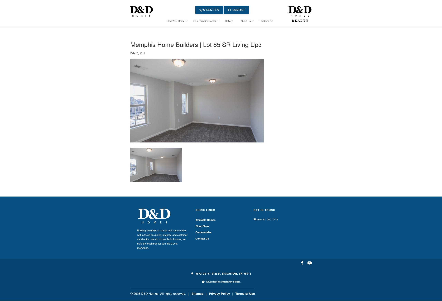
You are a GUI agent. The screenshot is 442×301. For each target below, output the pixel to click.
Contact (238, 10)
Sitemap (197, 293)
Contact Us (202, 238)
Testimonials (266, 21)
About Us (246, 21)
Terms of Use (245, 293)
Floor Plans (202, 226)
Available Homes (205, 220)
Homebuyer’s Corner (204, 21)
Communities (203, 232)
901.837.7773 (210, 9)
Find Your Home (176, 21)
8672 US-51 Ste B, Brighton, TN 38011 (223, 273)
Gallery (229, 21)
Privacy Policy (219, 293)
